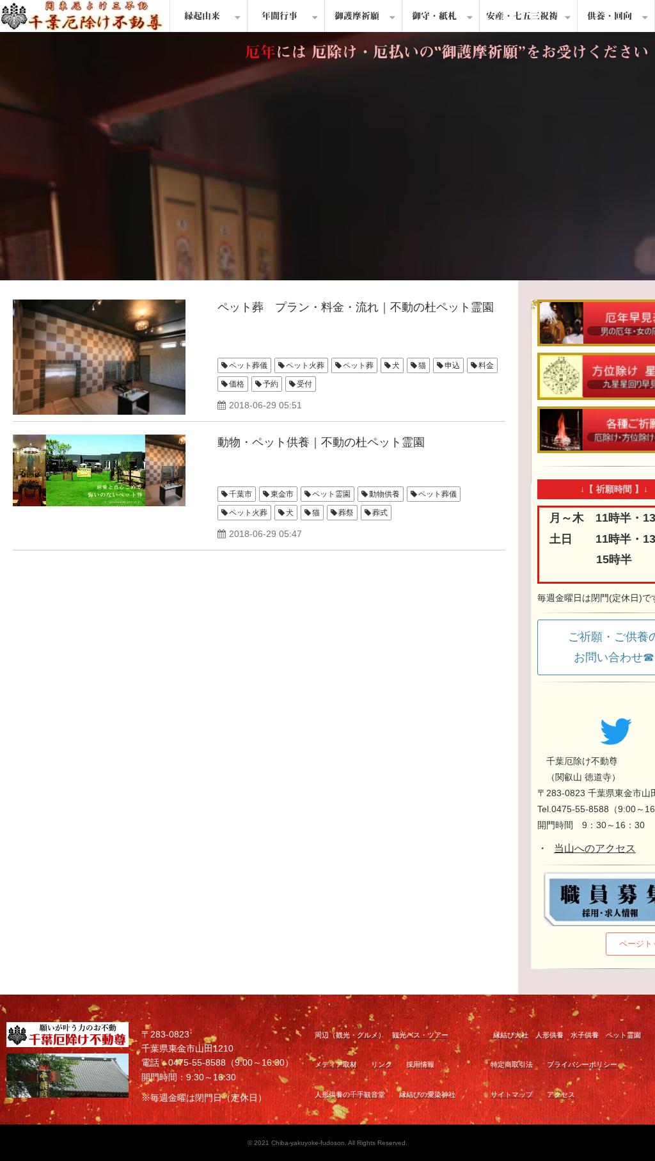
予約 (270, 384)
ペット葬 (358, 365)
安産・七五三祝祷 (522, 16)
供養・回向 (609, 16)
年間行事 (279, 16)
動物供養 (384, 494)
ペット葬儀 (248, 365)
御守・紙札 (434, 16)
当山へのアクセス (595, 848)
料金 (486, 365)
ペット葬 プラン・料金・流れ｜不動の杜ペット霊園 (355, 307)
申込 (452, 365)
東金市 (282, 494)
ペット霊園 (331, 494)
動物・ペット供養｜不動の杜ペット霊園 (321, 442)
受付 (304, 384)
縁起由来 (202, 16)
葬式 (380, 512)
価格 (236, 384)
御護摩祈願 (357, 16)
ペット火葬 (305, 365)
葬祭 (346, 512)
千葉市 (240, 494)
